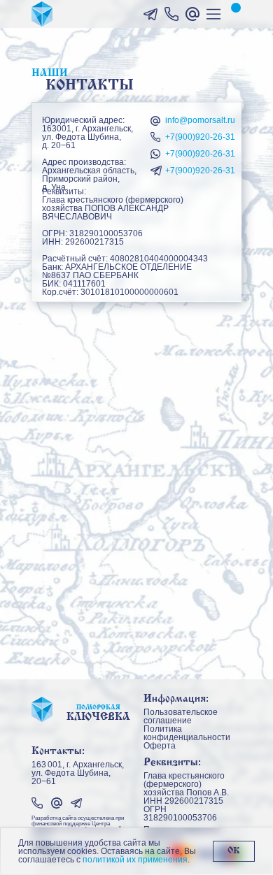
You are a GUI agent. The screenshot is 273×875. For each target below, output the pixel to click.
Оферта (160, 746)
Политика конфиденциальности (187, 733)
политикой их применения (135, 860)
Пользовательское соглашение (181, 716)
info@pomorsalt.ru (200, 120)
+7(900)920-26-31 (200, 137)
